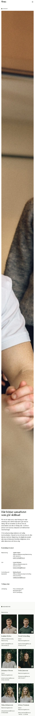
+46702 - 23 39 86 (23, 714)
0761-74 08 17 (21, 678)
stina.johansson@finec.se (7, 711)
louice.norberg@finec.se (19, 567)
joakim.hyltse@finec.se (19, 558)
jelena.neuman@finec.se (24, 712)
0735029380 (4, 712)
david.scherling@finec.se (24, 643)
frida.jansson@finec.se (24, 676)
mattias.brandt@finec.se (19, 577)
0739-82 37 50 (22, 645)
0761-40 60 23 (5, 645)
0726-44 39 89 (5, 680)
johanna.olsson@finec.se (7, 678)
